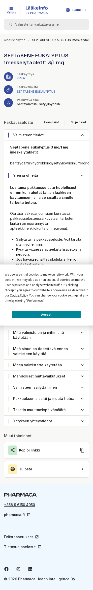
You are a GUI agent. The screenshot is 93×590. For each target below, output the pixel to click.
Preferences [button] (35, 300)
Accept (46, 314)
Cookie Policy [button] (19, 295)
